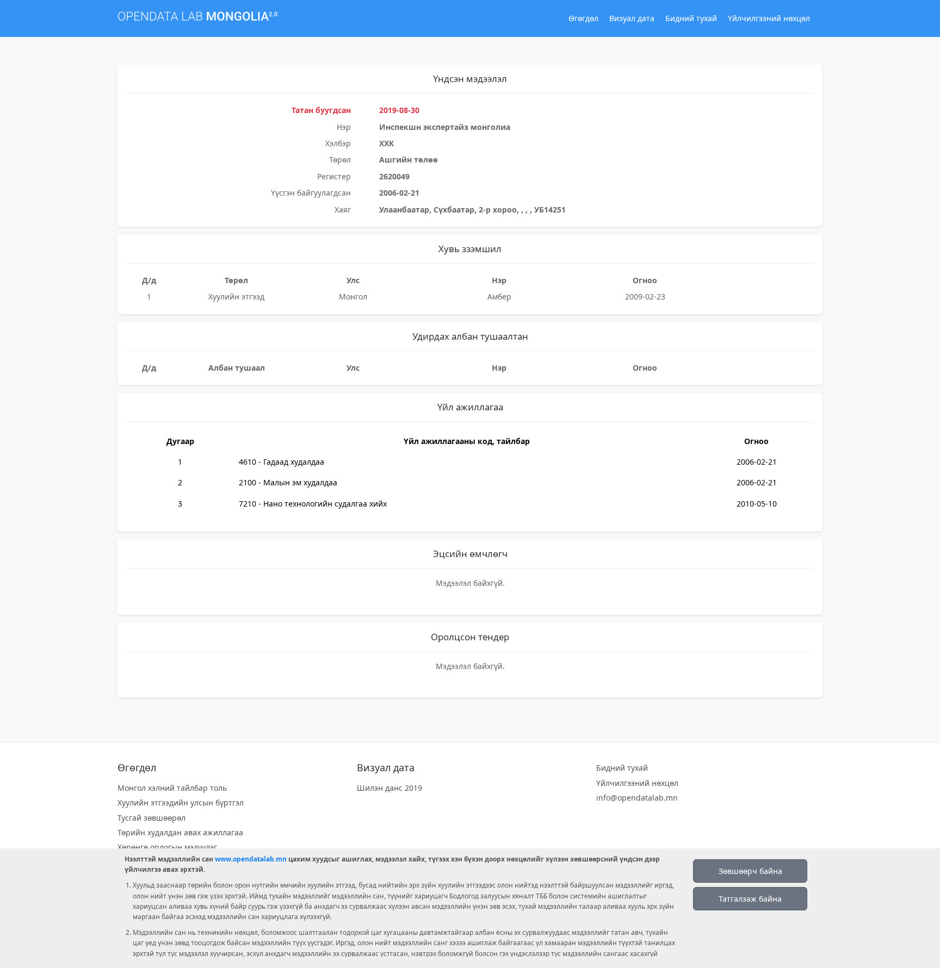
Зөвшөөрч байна (750, 871)
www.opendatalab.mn (251, 859)
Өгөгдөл (583, 18)
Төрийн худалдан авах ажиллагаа (180, 832)
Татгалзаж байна (750, 899)
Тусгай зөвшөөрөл (151, 818)
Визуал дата (631, 18)
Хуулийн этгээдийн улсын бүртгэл (181, 802)
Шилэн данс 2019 (389, 788)
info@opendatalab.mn (637, 797)
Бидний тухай (691, 18)
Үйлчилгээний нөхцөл (769, 18)
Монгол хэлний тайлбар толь (172, 788)
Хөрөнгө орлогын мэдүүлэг (167, 847)
